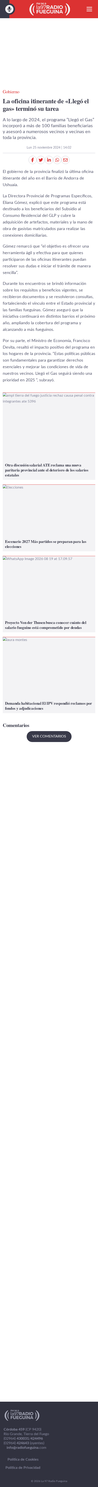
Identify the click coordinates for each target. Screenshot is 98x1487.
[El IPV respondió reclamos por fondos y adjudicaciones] (49, 675)
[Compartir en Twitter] (41, 160)
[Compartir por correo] (65, 160)
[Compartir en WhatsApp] (57, 160)
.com (26, 1447)
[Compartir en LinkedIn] (49, 160)
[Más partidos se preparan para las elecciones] (49, 518)
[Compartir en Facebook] (32, 160)
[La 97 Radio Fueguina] (49, 9)
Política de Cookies (23, 1459)
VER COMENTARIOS (49, 736)
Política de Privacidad (22, 1467)
